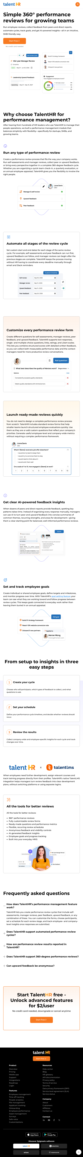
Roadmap (13, 1083)
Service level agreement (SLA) (56, 1091)
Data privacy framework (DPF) (56, 1088)
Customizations (16, 1122)
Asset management (18, 1114)
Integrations (14, 1080)
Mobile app (14, 1075)
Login (11, 1086)
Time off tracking (16, 1097)
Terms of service (50, 1083)
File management (17, 1103)
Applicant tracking (17, 1105)
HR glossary (48, 1075)
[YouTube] (49, 1120)
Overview (13, 1069)
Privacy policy (49, 1080)
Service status (49, 1094)
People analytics (16, 1100)
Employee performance (19, 1111)
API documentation (51, 1077)
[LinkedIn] (44, 1120)
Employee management (20, 1094)
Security (46, 1086)
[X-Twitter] (59, 1120)
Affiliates (46, 1108)
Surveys (12, 1116)
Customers (47, 1105)
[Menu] (77, 4)
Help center (48, 1069)
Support (12, 1077)
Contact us (47, 1111)
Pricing (12, 1072)
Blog (45, 1072)
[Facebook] (54, 1120)
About (45, 1103)
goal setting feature (61, 596)
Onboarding (14, 1108)
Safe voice (13, 1119)
